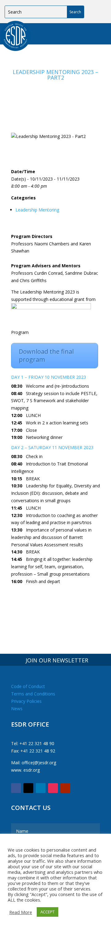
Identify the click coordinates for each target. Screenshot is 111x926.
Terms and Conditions (33, 694)
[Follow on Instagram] (53, 788)
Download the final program (46, 355)
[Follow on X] (28, 788)
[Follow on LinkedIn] (41, 788)
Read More (20, 912)
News (17, 708)
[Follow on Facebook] (16, 788)
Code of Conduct (28, 686)
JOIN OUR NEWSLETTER (57, 660)
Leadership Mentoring (37, 210)
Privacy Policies (26, 701)
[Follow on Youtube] (65, 788)
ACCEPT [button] (47, 912)
